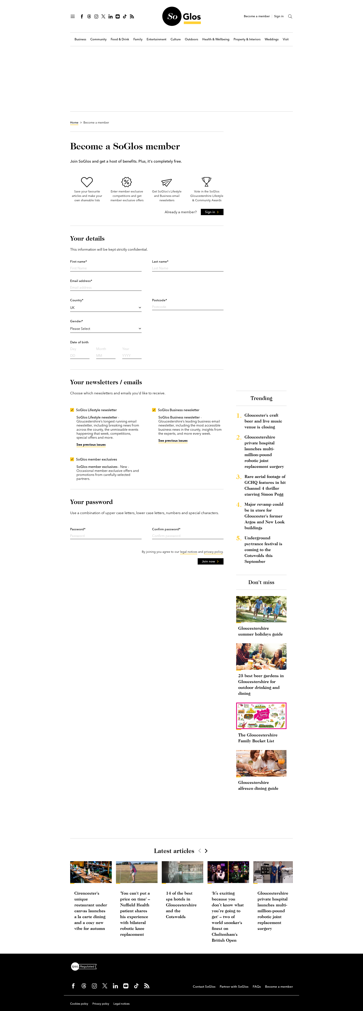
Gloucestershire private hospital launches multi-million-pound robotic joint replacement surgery (264, 451)
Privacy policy (100, 1003)
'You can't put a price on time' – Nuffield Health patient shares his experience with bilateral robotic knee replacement (135, 914)
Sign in (279, 16)
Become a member (257, 16)
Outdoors (191, 39)
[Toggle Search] (290, 16)
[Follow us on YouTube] (117, 16)
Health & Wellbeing (215, 39)
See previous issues (91, 444)
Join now (208, 561)
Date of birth (79, 342)
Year (125, 349)
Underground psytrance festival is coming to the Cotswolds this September (263, 549)
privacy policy (213, 552)
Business (80, 39)
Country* (76, 300)
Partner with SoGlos (234, 987)
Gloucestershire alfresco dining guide (258, 785)
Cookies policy (79, 1003)
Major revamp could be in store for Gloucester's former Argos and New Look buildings (264, 516)
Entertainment (156, 39)
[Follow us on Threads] (89, 16)
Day (73, 349)
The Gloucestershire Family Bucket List (258, 737)
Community (98, 39)
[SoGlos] (181, 16)
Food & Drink (120, 39)
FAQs (257, 987)
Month (101, 349)
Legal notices (121, 1003)
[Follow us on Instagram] (96, 16)
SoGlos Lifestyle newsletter (96, 410)
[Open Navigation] (72, 16)
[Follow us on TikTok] (124, 16)
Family (137, 39)
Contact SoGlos (204, 987)
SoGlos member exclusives (96, 459)
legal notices (188, 552)
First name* (78, 261)
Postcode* (159, 300)
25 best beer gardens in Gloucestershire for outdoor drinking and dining (261, 684)
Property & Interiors (247, 39)
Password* (77, 529)
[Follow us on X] (103, 16)
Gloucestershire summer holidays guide (260, 631)
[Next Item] (206, 851)
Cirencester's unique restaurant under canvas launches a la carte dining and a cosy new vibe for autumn (90, 911)
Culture (176, 39)
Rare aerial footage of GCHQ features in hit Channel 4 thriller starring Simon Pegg (265, 485)
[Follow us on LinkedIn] (110, 16)
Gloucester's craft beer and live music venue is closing (263, 421)
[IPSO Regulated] (85, 966)
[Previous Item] (199, 851)
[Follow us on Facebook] (81, 16)
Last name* (160, 261)
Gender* (76, 321)
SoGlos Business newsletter (178, 410)
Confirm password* (166, 529)
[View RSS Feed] (131, 16)
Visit (286, 39)
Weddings (272, 39)
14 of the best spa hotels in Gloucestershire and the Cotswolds (181, 905)
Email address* (81, 281)
